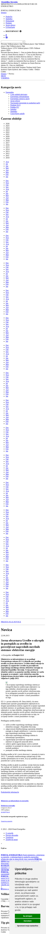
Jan (7, 177)
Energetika (10, 92)
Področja (9, 17)
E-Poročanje (10, 27)
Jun (7, 166)
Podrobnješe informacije (10, 792)
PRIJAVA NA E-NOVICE (11, 622)
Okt (7, 185)
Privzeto (4, 911)
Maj (7, 168)
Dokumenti (10, 21)
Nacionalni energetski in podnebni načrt (25, 103)
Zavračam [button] (28, 921)
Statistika (9, 19)
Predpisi (9, 23)
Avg (7, 162)
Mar (7, 172)
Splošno (13, 109)
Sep (7, 187)
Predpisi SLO (15, 105)
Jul (7, 164)
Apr (7, 170)
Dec (7, 181)
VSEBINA (5, 78)
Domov (4, 13)
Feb (7, 175)
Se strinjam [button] (27, 916)
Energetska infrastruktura (19, 97)
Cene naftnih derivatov (18, 94)
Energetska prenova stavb (19, 99)
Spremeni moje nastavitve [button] (27, 926)
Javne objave (10, 25)
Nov (7, 183)
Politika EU (14, 107)
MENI (3, 76)
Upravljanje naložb (17, 114)
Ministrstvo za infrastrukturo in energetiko (15, 801)
